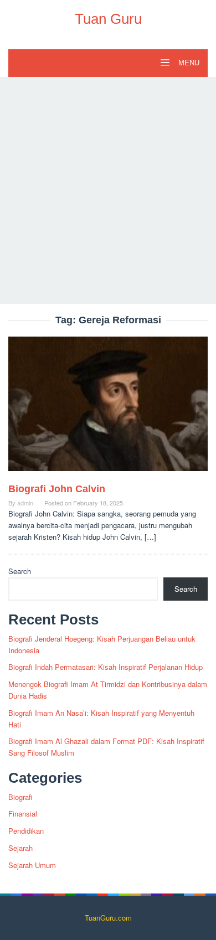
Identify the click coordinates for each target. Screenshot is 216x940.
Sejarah (20, 848)
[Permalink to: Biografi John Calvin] (108, 408)
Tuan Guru (108, 19)
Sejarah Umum (32, 865)
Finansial (22, 813)
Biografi (20, 797)
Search (19, 571)
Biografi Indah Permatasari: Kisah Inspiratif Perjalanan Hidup (105, 667)
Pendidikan (26, 830)
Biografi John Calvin (56, 488)
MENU (187, 63)
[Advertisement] (108, 190)
